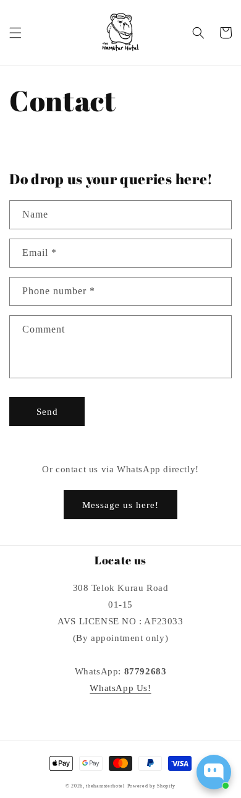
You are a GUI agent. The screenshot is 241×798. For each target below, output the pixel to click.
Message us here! (120, 505)
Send (47, 412)
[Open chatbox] (214, 772)
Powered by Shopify (151, 786)
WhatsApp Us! (120, 688)
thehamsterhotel (105, 786)
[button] (15, 32)
